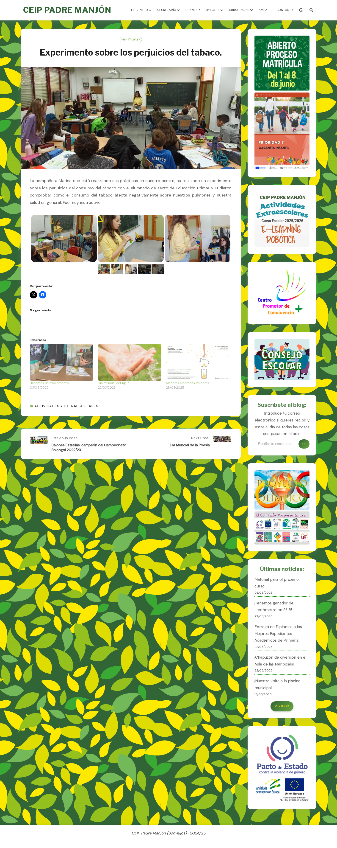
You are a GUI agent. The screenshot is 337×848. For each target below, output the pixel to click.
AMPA (263, 10)
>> (304, 443)
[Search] (311, 10)
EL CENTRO (139, 10)
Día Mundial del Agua (113, 383)
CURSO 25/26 (239, 10)
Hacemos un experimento (49, 383)
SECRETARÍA (166, 10)
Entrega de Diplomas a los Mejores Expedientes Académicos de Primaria (278, 633)
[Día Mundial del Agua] (129, 362)
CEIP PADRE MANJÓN (67, 10)
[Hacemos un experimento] (61, 362)
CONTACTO (285, 10)
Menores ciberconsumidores (187, 383)
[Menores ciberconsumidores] (197, 362)
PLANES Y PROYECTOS (202, 10)
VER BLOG (282, 706)
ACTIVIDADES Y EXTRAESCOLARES (66, 406)
